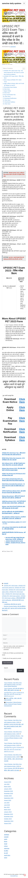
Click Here (7, 89)
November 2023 (8, 816)
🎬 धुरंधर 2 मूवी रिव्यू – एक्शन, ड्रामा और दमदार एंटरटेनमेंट (13, 759)
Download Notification (10, 98)
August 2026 (7, 782)
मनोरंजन (6, 846)
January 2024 (8, 812)
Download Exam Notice (10, 87)
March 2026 (7, 786)
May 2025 (7, 807)
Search (6, 668)
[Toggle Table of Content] (23, 68)
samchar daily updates (11, 3)
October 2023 (8, 818)
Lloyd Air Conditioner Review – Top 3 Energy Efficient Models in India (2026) (13, 738)
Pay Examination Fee (9, 94)
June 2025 (7, 805)
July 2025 (6, 802)
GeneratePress (14, 875)
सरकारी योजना (7, 855)
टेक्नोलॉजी (6, 583)
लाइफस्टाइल (6, 848)
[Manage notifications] (25, 875)
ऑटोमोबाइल (6, 834)
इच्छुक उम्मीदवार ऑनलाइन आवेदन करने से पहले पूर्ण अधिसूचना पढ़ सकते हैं (14, 84)
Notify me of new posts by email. (12, 658)
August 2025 (7, 800)
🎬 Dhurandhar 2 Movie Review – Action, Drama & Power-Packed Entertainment (13, 704)
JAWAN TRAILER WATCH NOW (14, 541)
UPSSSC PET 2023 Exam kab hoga (14, 594)
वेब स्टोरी (6, 853)
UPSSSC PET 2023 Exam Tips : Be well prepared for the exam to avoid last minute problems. (14, 72)
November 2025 (8, 793)
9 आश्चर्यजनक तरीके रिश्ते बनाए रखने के (12, 604)
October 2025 (8, 795)
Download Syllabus (10, 102)
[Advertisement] (14, 566)
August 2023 (7, 823)
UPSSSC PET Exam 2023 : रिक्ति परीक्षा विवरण (14, 77)
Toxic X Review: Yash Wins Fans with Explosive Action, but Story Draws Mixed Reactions (13, 684)
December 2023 (8, 814)
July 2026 (6, 784)
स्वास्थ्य (5, 857)
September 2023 (8, 821)
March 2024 (7, 809)
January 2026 (8, 789)
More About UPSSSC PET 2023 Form (12, 80)
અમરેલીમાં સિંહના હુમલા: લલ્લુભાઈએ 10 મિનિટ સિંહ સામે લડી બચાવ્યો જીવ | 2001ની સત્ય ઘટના (14, 694)
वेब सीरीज (6, 851)
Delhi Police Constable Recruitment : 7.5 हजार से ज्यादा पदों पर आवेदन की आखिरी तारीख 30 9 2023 (13, 485)
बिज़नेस (5, 841)
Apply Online (7, 91)
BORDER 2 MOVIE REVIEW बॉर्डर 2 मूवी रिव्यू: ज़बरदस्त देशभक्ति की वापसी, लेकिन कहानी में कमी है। (13, 726)
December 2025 (8, 791)
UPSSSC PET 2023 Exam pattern (11, 596)
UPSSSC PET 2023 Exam (11, 585)
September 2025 (8, 798)
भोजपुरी (5, 844)
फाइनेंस (5, 839)
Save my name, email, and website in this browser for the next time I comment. (14, 647)
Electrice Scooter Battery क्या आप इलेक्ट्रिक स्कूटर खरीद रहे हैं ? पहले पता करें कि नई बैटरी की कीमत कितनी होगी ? (14, 608)
